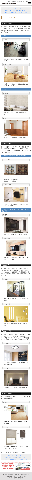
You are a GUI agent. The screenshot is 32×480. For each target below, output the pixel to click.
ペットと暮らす (13, 12)
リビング (21, 12)
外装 (18, 10)
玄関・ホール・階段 (10, 10)
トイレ (20, 9)
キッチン (10, 9)
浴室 (16, 9)
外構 (26, 12)
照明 (6, 12)
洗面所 (23, 10)
